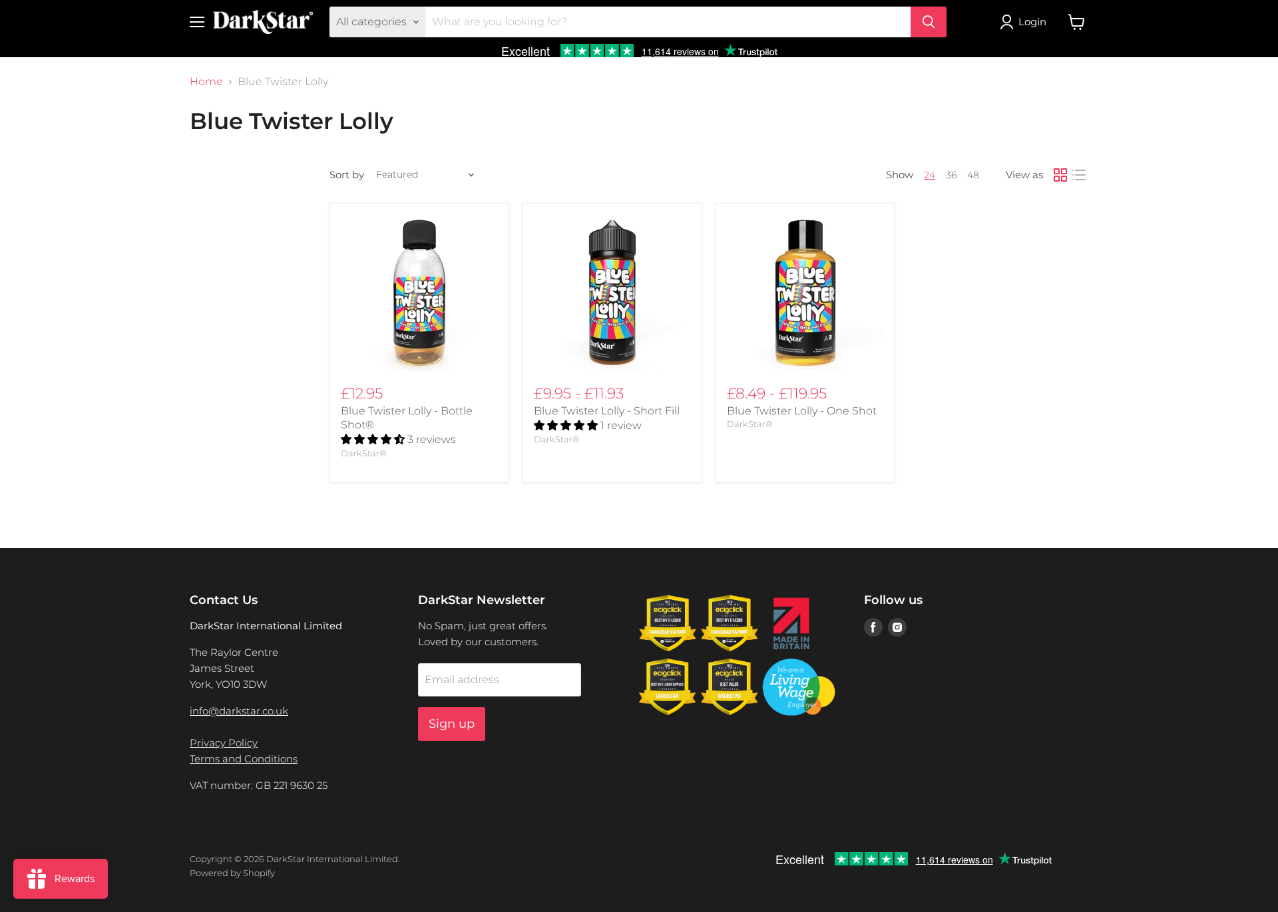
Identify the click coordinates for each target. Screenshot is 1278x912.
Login (1032, 21)
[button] (374, 439)
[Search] (929, 22)
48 (973, 175)
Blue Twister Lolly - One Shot (802, 410)
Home (206, 82)
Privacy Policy (224, 742)
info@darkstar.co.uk (239, 710)
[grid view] (1060, 175)
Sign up (452, 723)
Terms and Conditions (244, 758)
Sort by (346, 174)
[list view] (1079, 175)
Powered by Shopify (232, 872)
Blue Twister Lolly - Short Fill (607, 410)
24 (929, 175)
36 (951, 175)
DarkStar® (364, 453)
